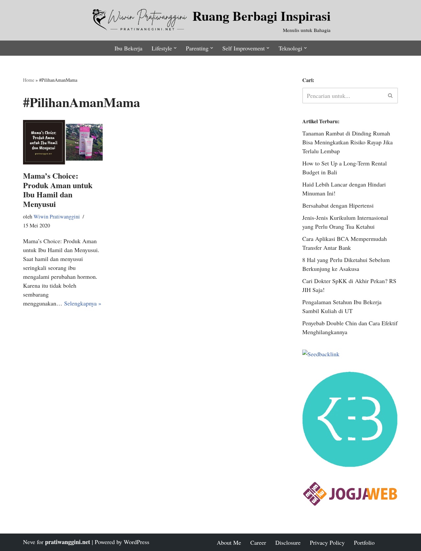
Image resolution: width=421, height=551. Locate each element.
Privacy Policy (327, 542)
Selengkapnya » (82, 303)
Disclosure (288, 542)
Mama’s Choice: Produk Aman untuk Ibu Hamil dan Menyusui (57, 190)
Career (258, 542)
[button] (175, 47)
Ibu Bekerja (128, 48)
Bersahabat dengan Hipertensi (338, 205)
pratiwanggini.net (67, 541)
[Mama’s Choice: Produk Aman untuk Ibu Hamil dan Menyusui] (63, 142)
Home (28, 80)
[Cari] (390, 95)
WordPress (136, 542)
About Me (229, 542)
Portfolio (364, 542)
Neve (29, 542)
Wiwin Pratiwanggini (57, 216)
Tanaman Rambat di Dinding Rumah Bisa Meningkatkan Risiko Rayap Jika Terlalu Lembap (347, 142)
